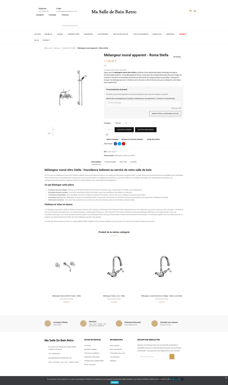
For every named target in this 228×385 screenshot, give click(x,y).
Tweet (119, 144)
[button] (38, 273)
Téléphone (42, 9)
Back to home (179, 48)
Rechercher (163, 25)
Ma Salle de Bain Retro (114, 12)
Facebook (52, 15)
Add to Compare (112, 139)
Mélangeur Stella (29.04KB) (125, 155)
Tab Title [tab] (123, 162)
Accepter (114, 382)
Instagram (40, 15)
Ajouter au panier (124, 130)
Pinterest (65, 15)
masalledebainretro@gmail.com (66, 11)
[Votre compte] (186, 12)
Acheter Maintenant (146, 130)
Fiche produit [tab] (110, 162)
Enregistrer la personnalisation (165, 113)
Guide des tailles (153, 139)
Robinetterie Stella (66, 299)
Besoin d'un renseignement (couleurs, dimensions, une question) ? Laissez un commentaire (140, 98)
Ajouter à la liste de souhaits (132, 139)
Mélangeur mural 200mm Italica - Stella (66, 296)
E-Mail (58, 9)
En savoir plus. (176, 379)
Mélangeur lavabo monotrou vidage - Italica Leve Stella (161, 296)
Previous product (176, 48)
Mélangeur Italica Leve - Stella (114, 296)
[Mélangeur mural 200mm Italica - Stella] (66, 266)
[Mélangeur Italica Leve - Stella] (114, 266)
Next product (181, 48)
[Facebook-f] (138, 361)
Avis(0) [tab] (133, 162)
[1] (171, 356)
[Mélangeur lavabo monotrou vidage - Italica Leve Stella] (161, 266)
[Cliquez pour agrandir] (49, 118)
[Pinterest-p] (143, 361)
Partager (115, 144)
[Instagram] (148, 361)
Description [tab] (96, 162)
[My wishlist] (189, 12)
